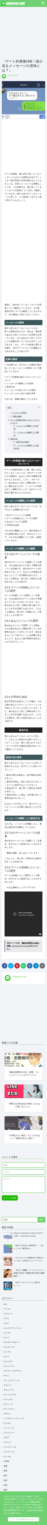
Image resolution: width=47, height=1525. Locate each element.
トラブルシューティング (14, 1418)
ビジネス (7, 1423)
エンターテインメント (13, 1328)
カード (6, 1337)
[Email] (42, 965)
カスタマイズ (9, 1347)
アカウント (8, 1313)
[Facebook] (4, 965)
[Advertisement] (23, 33)
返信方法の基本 (22, 442)
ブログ (6, 1437)
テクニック (8, 1404)
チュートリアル (10, 1394)
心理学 (6, 1461)
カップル (7, 1352)
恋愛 (5, 1466)
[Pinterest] (17, 965)
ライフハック (9, 1451)
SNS (5, 1304)
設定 (5, 1485)
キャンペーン (9, 1366)
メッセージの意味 (19, 412)
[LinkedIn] (29, 965)
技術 (5, 1470)
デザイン (7, 1413)
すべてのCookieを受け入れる (23, 1519)
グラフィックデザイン (13, 1371)
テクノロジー (9, 1409)
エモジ (6, 1323)
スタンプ (7, 1385)
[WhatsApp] (23, 965)
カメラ (6, 1356)
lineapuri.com (13, 75)
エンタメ (7, 1332)
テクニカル (8, 1399)
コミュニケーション (12, 1380)
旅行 (5, 1475)
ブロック (7, 1442)
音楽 (5, 1490)
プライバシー (9, 1432)
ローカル (7, 1456)
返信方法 (14, 439)
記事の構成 (17, 416)
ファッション (9, 1428)
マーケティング (10, 1447)
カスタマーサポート (12, 1342)
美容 (5, 1480)
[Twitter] (11, 965)
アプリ (6, 1318)
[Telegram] (36, 965)
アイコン (7, 1309)
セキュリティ (9, 1390)
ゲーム (6, 1375)
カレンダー (8, 1361)
